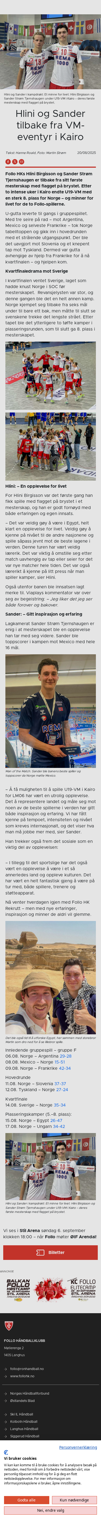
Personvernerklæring (78, 1447)
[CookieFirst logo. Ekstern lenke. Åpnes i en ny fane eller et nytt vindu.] (6, 1452)
